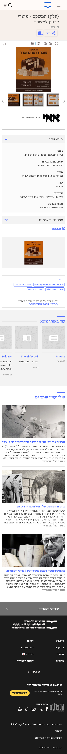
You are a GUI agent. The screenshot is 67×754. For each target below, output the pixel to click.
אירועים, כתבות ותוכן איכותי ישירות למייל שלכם (48, 692)
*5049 (58, 731)
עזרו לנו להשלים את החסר (43, 304)
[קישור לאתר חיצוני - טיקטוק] (27, 709)
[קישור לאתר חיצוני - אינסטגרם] (34, 709)
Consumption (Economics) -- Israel (49, 284)
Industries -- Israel (35, 289)
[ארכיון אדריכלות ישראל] (51, 118)
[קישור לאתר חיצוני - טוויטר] (41, 709)
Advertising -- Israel (55, 289)
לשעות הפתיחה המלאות (48, 738)
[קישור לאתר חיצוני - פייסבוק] (47, 709)
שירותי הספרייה (48, 609)
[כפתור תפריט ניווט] (58, 5)
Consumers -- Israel (23, 284)
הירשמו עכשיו (19, 692)
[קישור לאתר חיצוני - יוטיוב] (20, 709)
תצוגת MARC (56, 229)
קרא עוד (35, 672)
